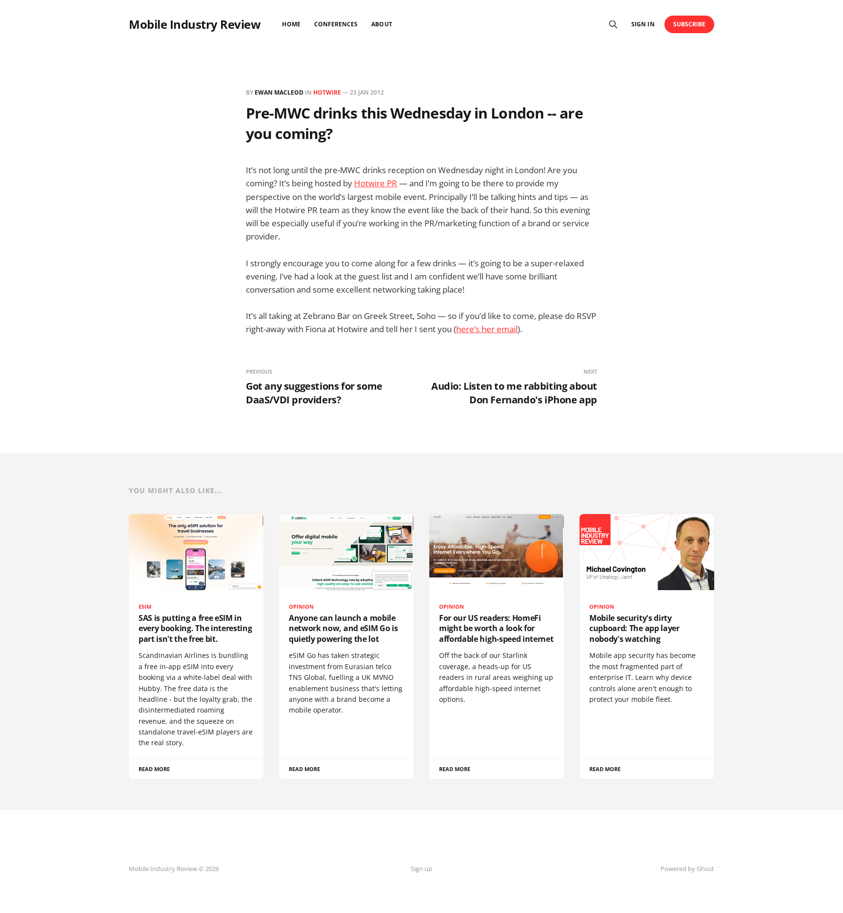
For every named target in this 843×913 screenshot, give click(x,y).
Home (291, 24)
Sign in (642, 24)
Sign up (421, 868)
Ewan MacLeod (279, 92)
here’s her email (487, 329)
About (381, 24)
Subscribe (689, 24)
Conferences (336, 24)
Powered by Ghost (687, 868)
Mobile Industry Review (195, 24)
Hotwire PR (375, 183)
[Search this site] (613, 24)
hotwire (327, 92)
